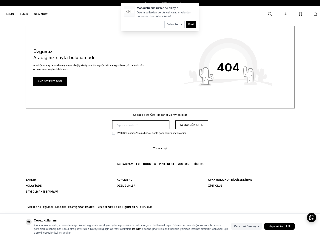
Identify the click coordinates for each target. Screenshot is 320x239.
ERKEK (24, 13)
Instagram (125, 164)
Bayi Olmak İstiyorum (42, 191)
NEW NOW (41, 13)
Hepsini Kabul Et (279, 226)
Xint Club (215, 185)
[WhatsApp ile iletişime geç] (311, 217)
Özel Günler (126, 185)
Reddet (136, 228)
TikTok (198, 164)
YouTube (183, 164)
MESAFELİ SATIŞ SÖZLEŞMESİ (75, 207)
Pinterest (166, 164)
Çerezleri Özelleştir (246, 226)
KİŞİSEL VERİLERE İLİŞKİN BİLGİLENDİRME (125, 207)
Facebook (143, 164)
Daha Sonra (174, 24)
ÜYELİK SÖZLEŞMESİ (39, 207)
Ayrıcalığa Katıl (191, 124)
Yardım (31, 179)
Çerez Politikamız (120, 228)
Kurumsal (124, 179)
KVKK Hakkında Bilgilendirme (230, 179)
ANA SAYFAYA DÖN (50, 81)
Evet (191, 24)
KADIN (10, 13)
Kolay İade (34, 185)
